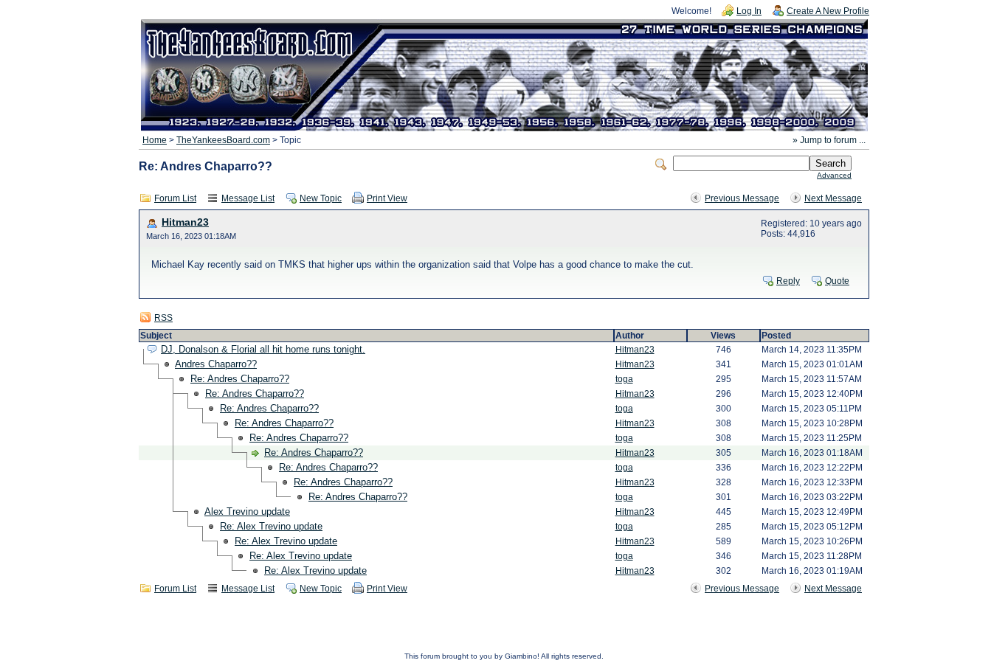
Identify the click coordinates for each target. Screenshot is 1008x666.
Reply (788, 281)
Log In (749, 11)
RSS (163, 318)
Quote (837, 281)
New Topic (321, 198)
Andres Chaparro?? (216, 364)
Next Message (833, 198)
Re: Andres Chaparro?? (239, 378)
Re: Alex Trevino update (271, 526)
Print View (387, 198)
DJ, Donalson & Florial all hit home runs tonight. (263, 349)
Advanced (834, 175)
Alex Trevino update (247, 511)
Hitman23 (185, 222)
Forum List (175, 198)
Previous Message (742, 198)
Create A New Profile (828, 11)
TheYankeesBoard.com (223, 140)
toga (624, 379)
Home (154, 140)
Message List (248, 198)
